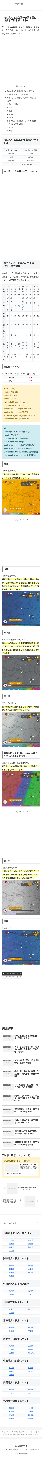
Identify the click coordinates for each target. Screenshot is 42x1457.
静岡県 (11, 1331)
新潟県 (11, 1291)
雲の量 (11, 117)
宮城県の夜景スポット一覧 (12, 973)
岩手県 (11, 1247)
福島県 (30, 1247)
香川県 (11, 1393)
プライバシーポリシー (31, 1449)
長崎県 (11, 1415)
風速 (10, 131)
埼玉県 (11, 1276)
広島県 (30, 1368)
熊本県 (11, 1418)
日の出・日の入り (15, 104)
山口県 (30, 1371)
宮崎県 (30, 1411)
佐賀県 (11, 1411)
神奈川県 (31, 1272)
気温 (10, 107)
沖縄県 (30, 1418)
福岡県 (11, 1408)
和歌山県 (31, 1353)
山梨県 (11, 1294)
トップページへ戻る (11, 1449)
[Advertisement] (21, 59)
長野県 (30, 1291)
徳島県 (11, 1390)
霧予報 (11, 127)
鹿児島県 (31, 1415)
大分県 (30, 1408)
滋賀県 (11, 1346)
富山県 (11, 1309)
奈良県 (30, 1349)
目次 (18, 86)
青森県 (11, 1244)
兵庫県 (30, 1346)
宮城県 (11, 1251)
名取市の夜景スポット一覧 (12, 977)
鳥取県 (11, 1368)
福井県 (30, 1309)
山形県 (30, 1244)
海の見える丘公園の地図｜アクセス (22, 94)
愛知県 (30, 1327)
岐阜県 (11, 1327)
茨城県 (11, 1265)
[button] (38, 1223)
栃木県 (11, 1269)
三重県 (30, 1331)
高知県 (30, 1393)
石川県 (11, 1313)
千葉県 (30, 1265)
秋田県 (30, 1240)
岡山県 (11, 1375)
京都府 (11, 1349)
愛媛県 (30, 1390)
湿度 (10, 111)
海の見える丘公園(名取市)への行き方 (20, 91)
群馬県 (11, 1272)
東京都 (30, 1269)
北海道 (11, 1240)
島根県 (11, 1371)
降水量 (11, 114)
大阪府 (11, 1353)
